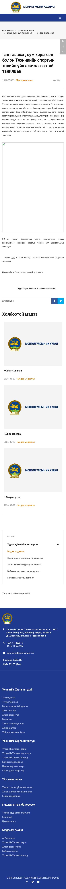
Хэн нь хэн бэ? (9, 710)
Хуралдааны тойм (11, 847)
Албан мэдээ (8, 838)
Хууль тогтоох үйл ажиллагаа (17, 787)
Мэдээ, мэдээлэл (45, 33)
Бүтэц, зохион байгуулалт (15, 706)
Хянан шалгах (9, 728)
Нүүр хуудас (8, 31)
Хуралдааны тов (10, 715)
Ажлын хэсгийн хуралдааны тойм (24, 564)
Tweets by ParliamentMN (16, 593)
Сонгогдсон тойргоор (13, 770)
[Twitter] (32, 881)
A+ (63, 52)
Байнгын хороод (27, 31)
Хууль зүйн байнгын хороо (19, 33)
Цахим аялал (9, 821)
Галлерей (7, 817)
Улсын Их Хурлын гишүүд (15, 757)
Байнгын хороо (9, 851)
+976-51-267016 (15, 643)
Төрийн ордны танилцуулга (16, 812)
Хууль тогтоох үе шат (13, 723)
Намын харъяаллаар (12, 766)
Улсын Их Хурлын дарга (14, 749)
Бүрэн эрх (7, 719)
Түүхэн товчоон (10, 702)
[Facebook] (27, 881)
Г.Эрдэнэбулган (13, 433)
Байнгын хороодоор (12, 762)
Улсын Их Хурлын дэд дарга (16, 753)
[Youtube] (38, 881)
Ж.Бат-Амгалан (13, 370)
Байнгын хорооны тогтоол (20, 577)
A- (63, 41)
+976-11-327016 (15, 646)
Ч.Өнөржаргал (12, 497)
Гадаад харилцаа (11, 796)
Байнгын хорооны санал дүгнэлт (23, 571)
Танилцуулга (8, 697)
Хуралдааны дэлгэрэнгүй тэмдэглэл (25, 558)
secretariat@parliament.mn (20, 653)
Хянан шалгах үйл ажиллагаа (17, 791)
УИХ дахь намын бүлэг (13, 732)
